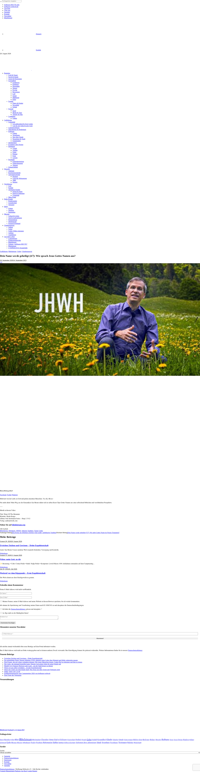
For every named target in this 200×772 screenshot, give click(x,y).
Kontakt (6, 762)
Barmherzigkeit (9, 739)
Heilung (152, 739)
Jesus (171, 739)
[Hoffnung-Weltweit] (46, 70)
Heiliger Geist (137, 739)
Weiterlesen (4, 553)
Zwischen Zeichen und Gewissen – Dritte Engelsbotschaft (24, 545)
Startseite (7, 756)
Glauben (115, 739)
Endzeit (57, 739)
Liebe (9, 742)
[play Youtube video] (100, 319)
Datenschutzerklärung (18, 609)
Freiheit (78, 739)
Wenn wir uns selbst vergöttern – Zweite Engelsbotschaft (23, 668)
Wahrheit (130, 742)
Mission (19, 742)
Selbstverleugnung (69, 742)
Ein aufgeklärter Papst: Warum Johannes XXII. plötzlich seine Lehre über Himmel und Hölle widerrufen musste (41, 660)
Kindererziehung (188, 739)
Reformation (47, 742)
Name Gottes (38, 531)
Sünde (99, 742)
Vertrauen (122, 742)
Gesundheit (101, 739)
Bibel (17, 739)
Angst (2, 739)
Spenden (7, 765)
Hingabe (158, 739)
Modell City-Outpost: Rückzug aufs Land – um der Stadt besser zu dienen (28, 666)
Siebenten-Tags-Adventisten (86, 742)
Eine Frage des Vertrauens (12, 675)
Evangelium (71, 739)
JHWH (18, 531)
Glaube (109, 739)
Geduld (94, 739)
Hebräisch (12, 531)
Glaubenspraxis (27, 251)
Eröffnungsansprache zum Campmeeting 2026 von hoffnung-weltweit (27, 673)
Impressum (7, 760)
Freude (84, 739)
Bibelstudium (36, 739)
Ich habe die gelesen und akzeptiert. (22, 609)
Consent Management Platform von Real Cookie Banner (18, 771)
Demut (51, 739)
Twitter (9, 495)
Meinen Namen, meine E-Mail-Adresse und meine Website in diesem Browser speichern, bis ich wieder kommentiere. (41, 601)
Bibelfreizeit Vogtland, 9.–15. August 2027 (12, 730)
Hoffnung (165, 739)
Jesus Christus (178, 739)
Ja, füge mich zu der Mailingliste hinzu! (15, 613)
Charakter (45, 739)
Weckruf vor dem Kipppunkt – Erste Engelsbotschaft (22, 573)
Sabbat (55, 742)
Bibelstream (12, 251)
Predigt (33, 742)
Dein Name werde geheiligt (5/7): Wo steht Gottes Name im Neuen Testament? (93, 533)
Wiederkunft (137, 742)
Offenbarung (26, 742)
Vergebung (106, 742)
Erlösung (63, 739)
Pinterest (15, 495)
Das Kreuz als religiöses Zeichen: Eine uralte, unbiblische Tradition (34, 533)
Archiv (2, 751)
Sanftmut (61, 742)
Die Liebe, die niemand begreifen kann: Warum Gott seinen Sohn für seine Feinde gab (32, 664)
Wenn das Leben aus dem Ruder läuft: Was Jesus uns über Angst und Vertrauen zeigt (32, 670)
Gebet (19, 251)
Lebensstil (3, 742)
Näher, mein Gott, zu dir (10, 559)
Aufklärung (4, 251)
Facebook (3, 495)
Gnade (121, 739)
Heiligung (146, 739)
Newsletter (7, 764)
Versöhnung (114, 742)
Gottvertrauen (128, 739)
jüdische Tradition (27, 531)
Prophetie (39, 742)
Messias (14, 742)
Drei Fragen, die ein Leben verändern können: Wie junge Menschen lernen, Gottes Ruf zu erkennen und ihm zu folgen (43, 662)
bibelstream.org (18, 525)
